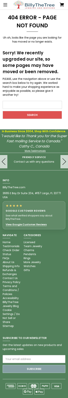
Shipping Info (11, 266)
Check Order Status (11, 252)
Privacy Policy (11, 282)
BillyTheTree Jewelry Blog (11, 304)
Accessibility (11, 298)
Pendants (30, 254)
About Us (8, 262)
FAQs (6, 258)
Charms (29, 250)
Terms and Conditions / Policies (11, 290)
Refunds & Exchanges (10, 272)
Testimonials (11, 246)
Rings (27, 258)
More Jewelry (32, 262)
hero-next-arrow (64, 161)
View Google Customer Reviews (26, 224)
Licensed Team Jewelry (33, 244)
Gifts (27, 270)
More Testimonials (35, 150)
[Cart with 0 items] (62, 5)
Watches (30, 266)
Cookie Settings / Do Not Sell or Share (11, 316)
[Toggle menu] (4, 4)
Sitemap (8, 326)
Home (7, 242)
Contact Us (10, 278)
